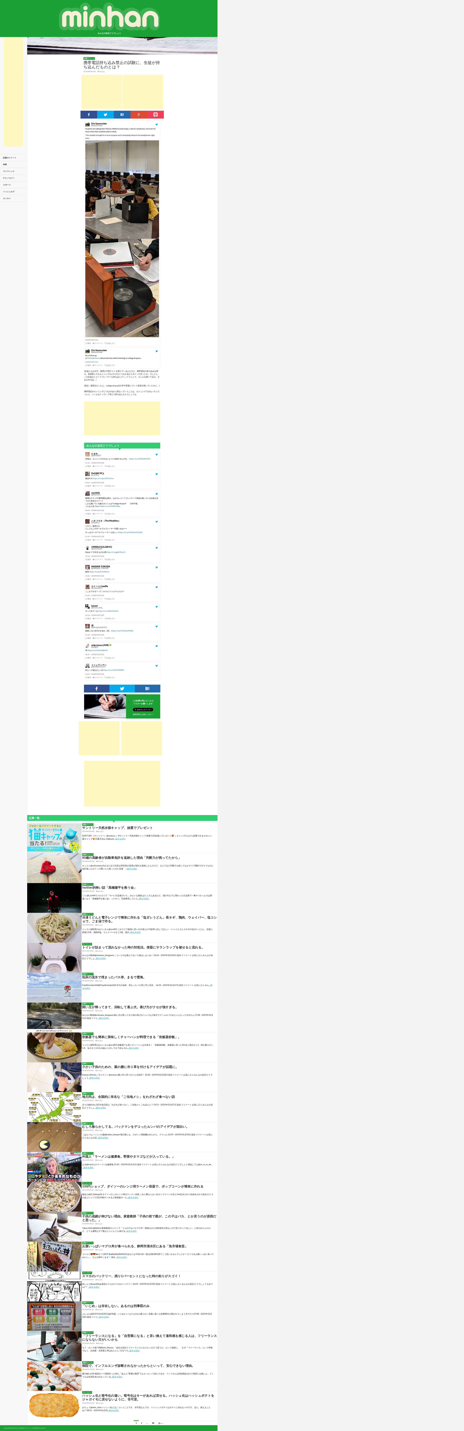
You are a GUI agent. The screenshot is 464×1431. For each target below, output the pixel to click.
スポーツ (7, 185)
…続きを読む (120, 839)
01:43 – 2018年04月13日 (94, 595)
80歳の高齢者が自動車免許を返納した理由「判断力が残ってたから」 (131, 857)
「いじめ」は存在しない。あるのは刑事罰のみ (116, 1306)
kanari (97, 606)
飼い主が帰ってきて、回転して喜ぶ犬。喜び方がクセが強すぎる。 (130, 1007)
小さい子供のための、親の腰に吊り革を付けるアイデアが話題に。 (130, 1067)
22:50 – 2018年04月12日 (94, 615)
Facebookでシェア (88, 115)
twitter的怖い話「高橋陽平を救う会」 (109, 887)
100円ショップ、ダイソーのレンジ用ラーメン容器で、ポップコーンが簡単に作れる (143, 1186)
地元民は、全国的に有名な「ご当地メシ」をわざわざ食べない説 (128, 1097)
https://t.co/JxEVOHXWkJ (113, 670)
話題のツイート (89, 58)
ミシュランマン (99, 665)
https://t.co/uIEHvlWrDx (99, 572)
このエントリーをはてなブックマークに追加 (122, 115)
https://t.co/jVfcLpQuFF (114, 591)
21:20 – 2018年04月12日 (94, 635)
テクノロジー (87, 1273)
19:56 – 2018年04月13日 (94, 556)
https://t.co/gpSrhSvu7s (116, 552)
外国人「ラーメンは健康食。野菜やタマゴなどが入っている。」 (128, 1156)
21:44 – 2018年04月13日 (94, 536)
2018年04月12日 (91, 362)
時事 (5, 164)
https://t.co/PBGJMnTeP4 (139, 459)
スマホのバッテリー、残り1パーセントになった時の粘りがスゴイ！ (131, 1276)
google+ (138, 115)
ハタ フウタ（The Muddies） (105, 521)
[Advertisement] (101, 92)
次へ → (161, 1423)
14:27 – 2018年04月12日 (94, 674)
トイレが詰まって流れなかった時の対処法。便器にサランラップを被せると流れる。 (143, 947)
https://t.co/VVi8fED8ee (110, 506)
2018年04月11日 (91, 340)
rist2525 (96, 494)
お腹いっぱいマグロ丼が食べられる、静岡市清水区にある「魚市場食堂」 (135, 1246)
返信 (89, 343)
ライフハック (87, 944)
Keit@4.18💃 (97, 474)
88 (153, 1423)
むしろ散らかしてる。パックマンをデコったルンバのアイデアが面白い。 (135, 1126)
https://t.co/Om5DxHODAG (131, 532)
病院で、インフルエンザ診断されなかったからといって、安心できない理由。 (138, 1365)
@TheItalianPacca (92, 358)
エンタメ (7, 198)
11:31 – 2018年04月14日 (94, 463)
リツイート (98, 343)
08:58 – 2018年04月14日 (94, 510)
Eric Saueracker (99, 124)
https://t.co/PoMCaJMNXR (122, 631)
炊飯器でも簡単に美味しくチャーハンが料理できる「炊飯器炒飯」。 (131, 1037)
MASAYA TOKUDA (100, 567)
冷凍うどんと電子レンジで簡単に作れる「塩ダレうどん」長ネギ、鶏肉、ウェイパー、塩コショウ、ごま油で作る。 (149, 919)
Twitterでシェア (105, 115)
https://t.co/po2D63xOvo (103, 478)
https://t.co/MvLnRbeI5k (97, 650)
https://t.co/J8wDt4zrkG (108, 611)
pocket (155, 115)
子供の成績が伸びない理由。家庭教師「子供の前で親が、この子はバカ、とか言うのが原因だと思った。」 (149, 1218)
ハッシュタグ (9, 191)
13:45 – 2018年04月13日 (94, 576)
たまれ (96, 454)
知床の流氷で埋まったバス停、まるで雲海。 (114, 977)
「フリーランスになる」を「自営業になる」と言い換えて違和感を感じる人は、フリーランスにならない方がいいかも (149, 1337)
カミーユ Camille (99, 587)
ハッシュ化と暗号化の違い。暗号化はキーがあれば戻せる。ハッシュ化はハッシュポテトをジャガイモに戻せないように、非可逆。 (148, 1397)
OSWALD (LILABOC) (101, 548)
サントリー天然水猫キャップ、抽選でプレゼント (117, 828)
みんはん (102, 71)
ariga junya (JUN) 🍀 (101, 646)
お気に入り (111, 343)
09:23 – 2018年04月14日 (94, 483)
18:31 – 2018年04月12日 (94, 654)
